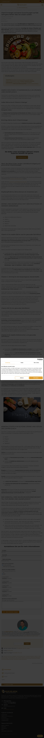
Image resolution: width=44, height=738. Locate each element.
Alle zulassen (35, 377)
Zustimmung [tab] (7, 362)
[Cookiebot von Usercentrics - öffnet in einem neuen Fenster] (38, 359)
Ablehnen (22, 377)
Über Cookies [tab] (36, 362)
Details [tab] (22, 362)
